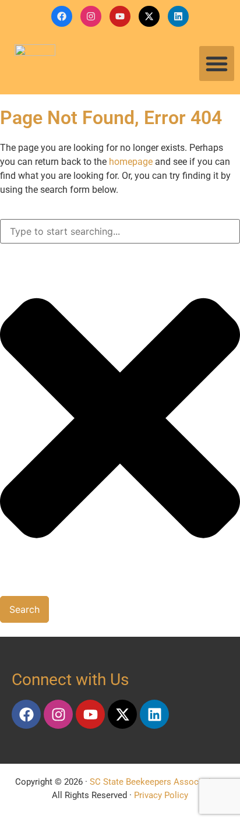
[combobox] (120, 231)
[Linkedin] (178, 16)
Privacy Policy (161, 795)
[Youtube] (120, 16)
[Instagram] (90, 16)
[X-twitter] (149, 16)
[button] (216, 63)
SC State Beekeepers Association (155, 782)
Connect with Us (70, 679)
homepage (131, 161)
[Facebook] (61, 16)
